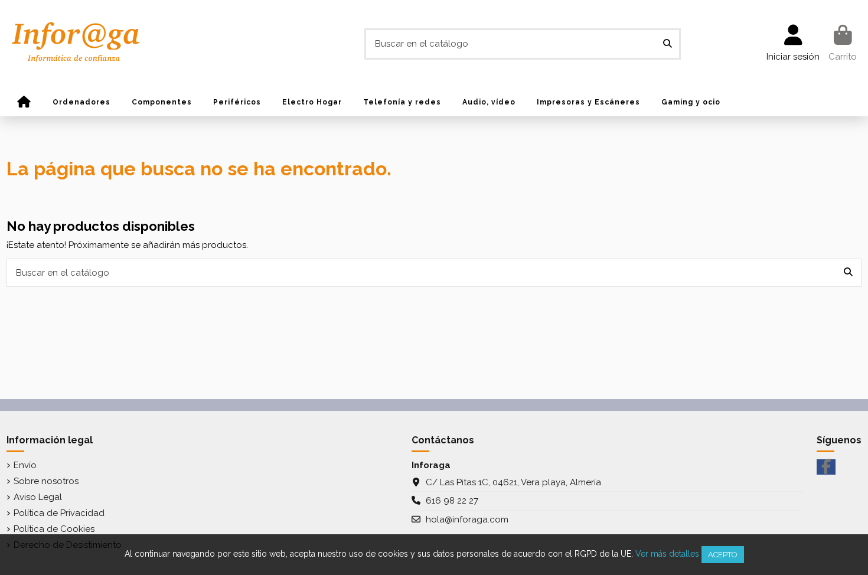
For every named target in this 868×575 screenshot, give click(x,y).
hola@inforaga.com (467, 519)
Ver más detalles (667, 553)
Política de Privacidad (59, 513)
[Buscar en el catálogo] (667, 44)
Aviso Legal (38, 497)
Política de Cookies (54, 529)
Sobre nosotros (46, 481)
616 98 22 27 (452, 500)
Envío (25, 465)
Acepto (723, 554)
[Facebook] (826, 467)
